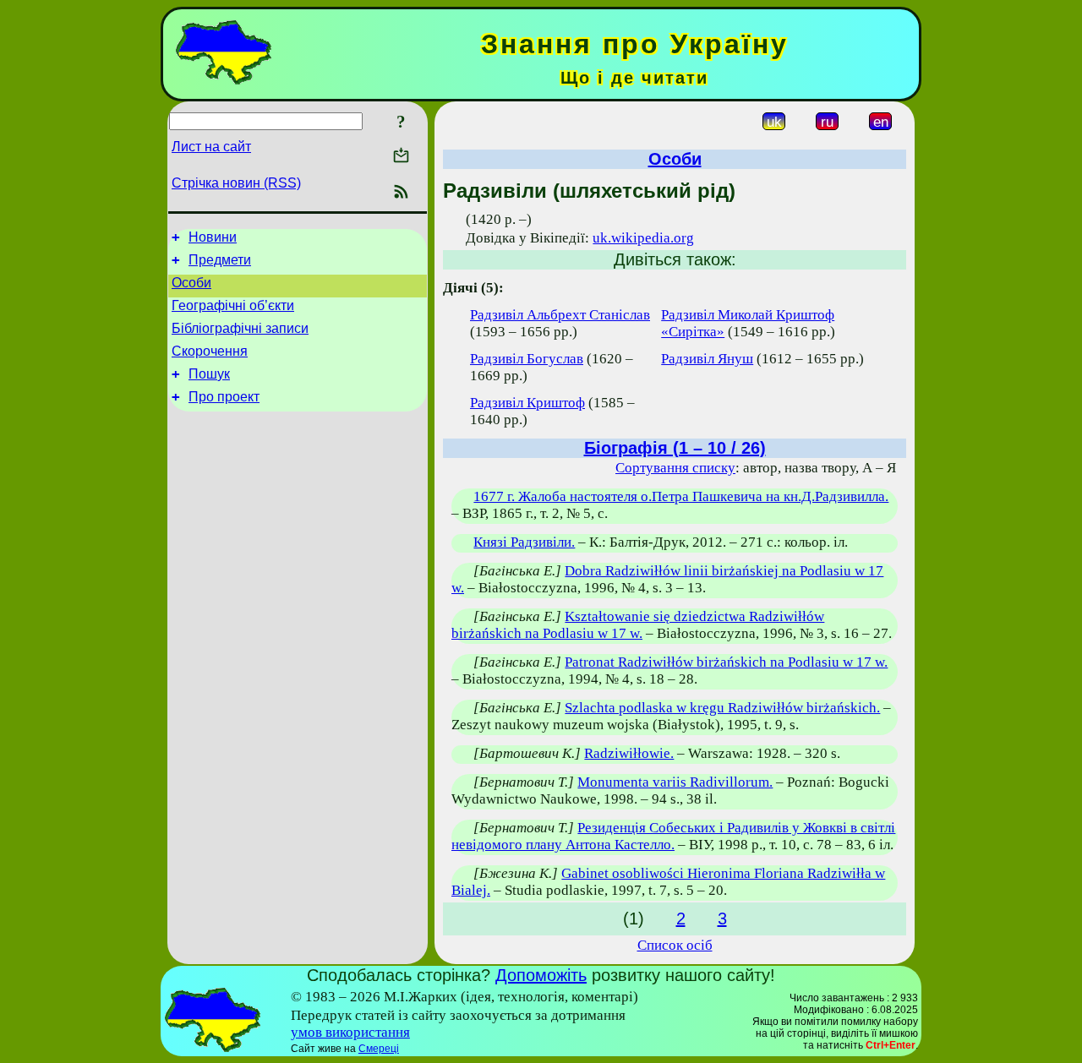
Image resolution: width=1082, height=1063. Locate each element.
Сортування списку (675, 468)
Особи (191, 282)
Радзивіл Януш (707, 359)
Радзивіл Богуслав (526, 359)
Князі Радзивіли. (524, 542)
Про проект (224, 397)
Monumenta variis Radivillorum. (675, 782)
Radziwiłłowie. (629, 753)
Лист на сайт (211, 146)
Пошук (209, 374)
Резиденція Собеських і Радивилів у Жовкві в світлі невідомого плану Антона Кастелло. (673, 836)
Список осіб (675, 945)
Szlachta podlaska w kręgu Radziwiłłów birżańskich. (722, 708)
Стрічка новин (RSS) (236, 183)
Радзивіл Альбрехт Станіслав (560, 315)
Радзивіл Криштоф (527, 403)
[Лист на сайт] (401, 156)
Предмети (220, 260)
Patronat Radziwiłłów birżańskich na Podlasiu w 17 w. (726, 662)
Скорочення (210, 351)
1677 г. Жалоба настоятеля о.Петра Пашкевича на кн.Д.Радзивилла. (680, 496)
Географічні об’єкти (233, 305)
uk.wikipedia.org (643, 238)
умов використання (350, 1032)
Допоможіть (541, 975)
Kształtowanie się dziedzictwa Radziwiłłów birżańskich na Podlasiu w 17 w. (637, 624)
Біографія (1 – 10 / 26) (675, 448)
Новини (213, 237)
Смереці (378, 1049)
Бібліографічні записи (240, 328)
